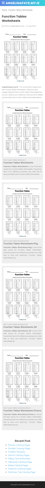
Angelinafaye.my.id (23, 3)
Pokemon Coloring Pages (19, 469)
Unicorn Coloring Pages (18, 455)
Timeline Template (16, 452)
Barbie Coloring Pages (18, 465)
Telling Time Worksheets (19, 458)
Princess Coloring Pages (19, 445)
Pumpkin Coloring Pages (19, 448)
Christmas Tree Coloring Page (21, 472)
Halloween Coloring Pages (20, 462)
